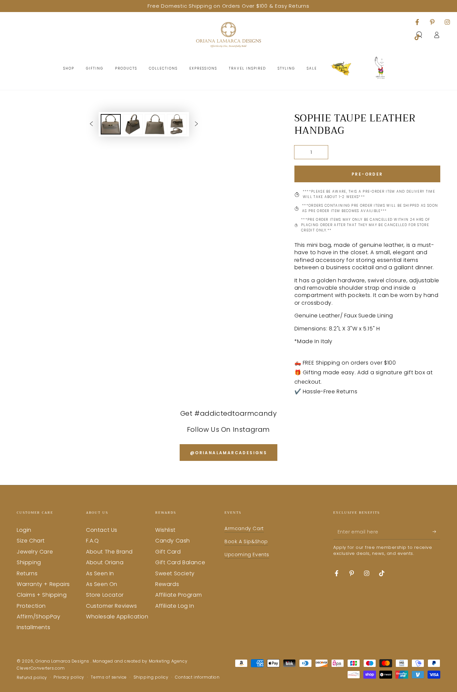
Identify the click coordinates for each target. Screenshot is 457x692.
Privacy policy (69, 677)
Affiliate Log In (174, 606)
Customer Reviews (111, 606)
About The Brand (109, 552)
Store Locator (105, 595)
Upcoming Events (246, 554)
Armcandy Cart (244, 528)
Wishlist (165, 530)
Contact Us (101, 530)
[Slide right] (196, 124)
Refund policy (32, 677)
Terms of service (109, 677)
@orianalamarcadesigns (228, 453)
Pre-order (367, 174)
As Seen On (101, 584)
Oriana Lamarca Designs (63, 661)
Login (24, 530)
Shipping (29, 562)
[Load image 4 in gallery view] (177, 124)
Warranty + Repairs (43, 584)
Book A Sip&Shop (246, 541)
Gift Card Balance (180, 562)
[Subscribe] (436, 531)
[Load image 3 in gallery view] (155, 124)
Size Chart (31, 541)
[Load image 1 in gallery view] (111, 124)
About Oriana (104, 562)
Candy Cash (172, 541)
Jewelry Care (35, 552)
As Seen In (100, 573)
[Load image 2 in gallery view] (133, 124)
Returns (27, 573)
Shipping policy (151, 677)
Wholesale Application (117, 616)
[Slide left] (91, 124)
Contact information (197, 677)
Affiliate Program (178, 595)
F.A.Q (92, 541)
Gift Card (168, 552)
